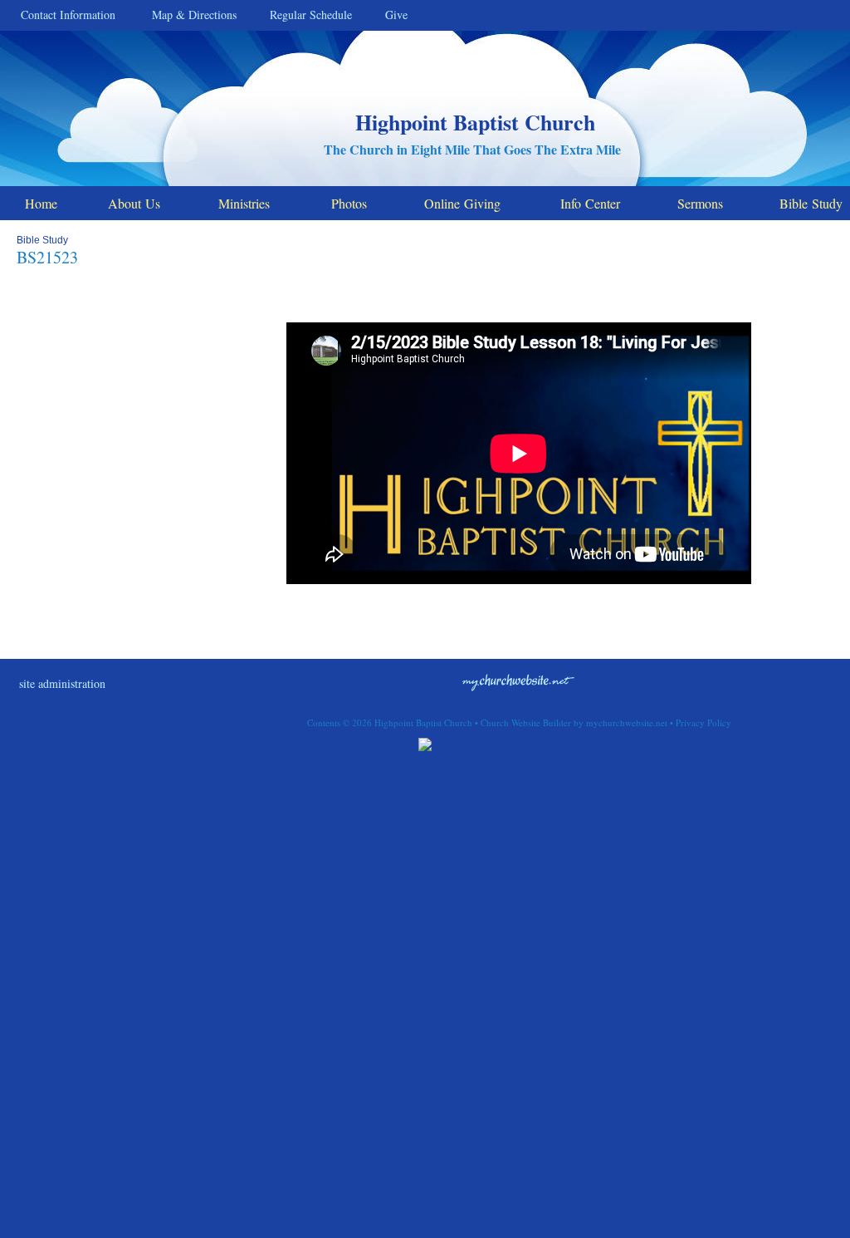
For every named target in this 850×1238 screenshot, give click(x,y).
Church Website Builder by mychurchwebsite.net (574, 722)
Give (392, 14)
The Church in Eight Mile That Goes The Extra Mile (472, 149)
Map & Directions (190, 14)
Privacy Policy (703, 722)
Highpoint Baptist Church (475, 122)
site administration (62, 683)
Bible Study (42, 240)
